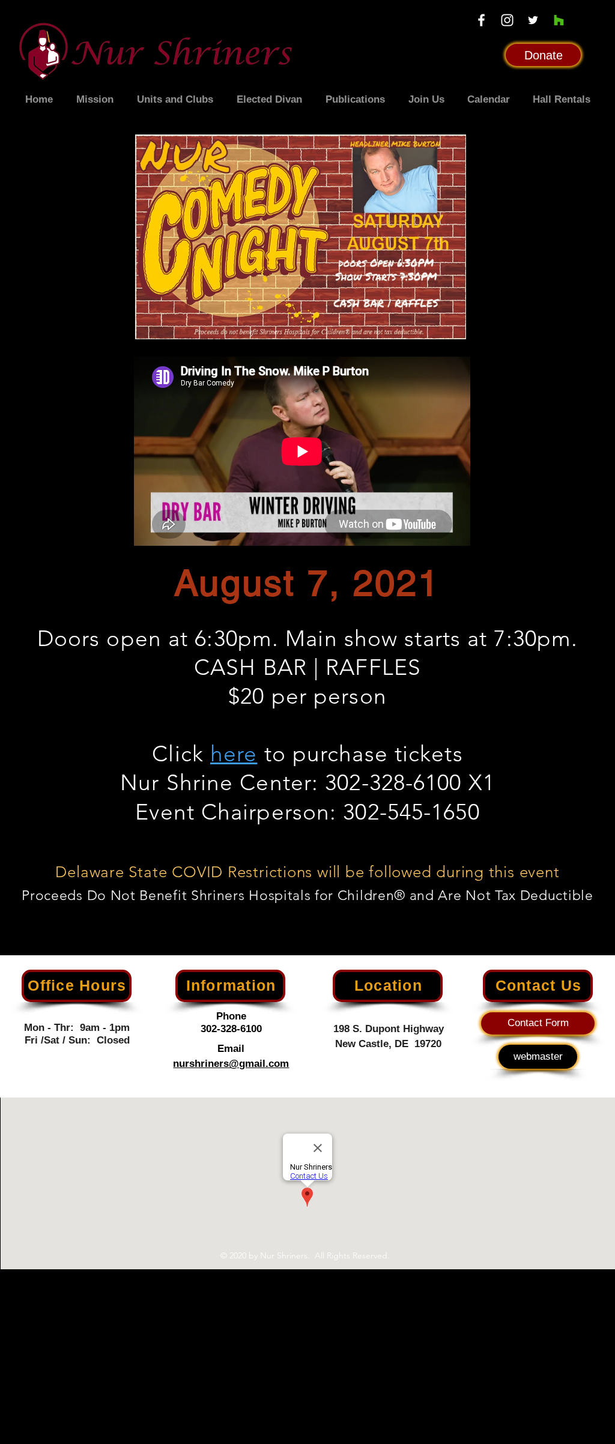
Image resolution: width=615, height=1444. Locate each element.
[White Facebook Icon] (481, 20)
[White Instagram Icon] (507, 20)
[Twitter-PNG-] (533, 20)
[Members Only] (559, 20)
